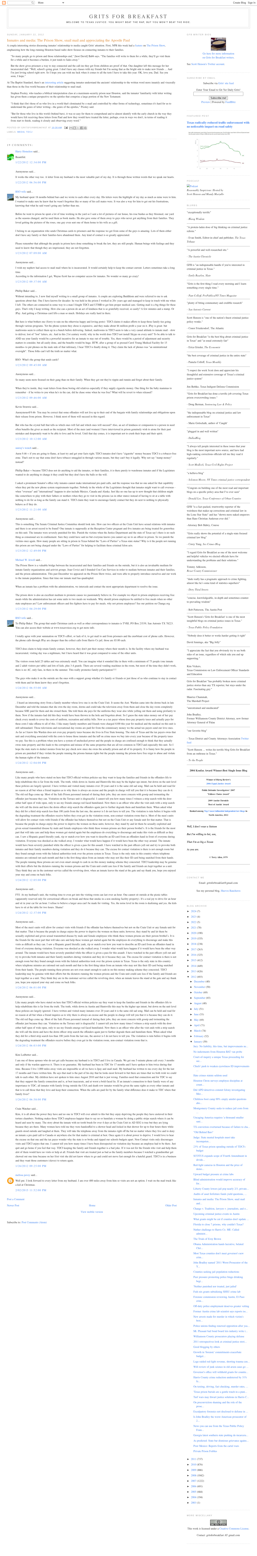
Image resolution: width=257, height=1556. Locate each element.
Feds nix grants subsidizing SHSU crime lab (216, 1291)
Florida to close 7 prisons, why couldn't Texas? (218, 1224)
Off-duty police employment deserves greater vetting (221, 1306)
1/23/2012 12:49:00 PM (30, 550)
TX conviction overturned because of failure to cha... (221, 1127)
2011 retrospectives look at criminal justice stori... (220, 1341)
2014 (194, 966)
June (196, 1014)
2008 (194, 1475)
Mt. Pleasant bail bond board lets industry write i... (220, 1331)
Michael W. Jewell (25, 560)
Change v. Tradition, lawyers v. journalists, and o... (220, 1208)
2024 (194, 911)
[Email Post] (66, 127)
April (197, 1025)
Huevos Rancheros (230, 890)
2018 (194, 944)
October (198, 992)
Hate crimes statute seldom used (210, 1075)
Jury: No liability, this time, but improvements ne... (220, 1046)
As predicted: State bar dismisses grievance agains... (221, 1440)
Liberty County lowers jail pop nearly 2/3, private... (221, 1188)
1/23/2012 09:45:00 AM (31, 365)
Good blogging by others (206, 1347)
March (197, 1030)
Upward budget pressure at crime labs (213, 1174)
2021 (194, 927)
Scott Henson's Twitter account (207, 64)
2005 (194, 1491)
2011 (194, 1459)
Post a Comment (15, 1199)
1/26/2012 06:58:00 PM (30, 1099)
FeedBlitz (230, 102)
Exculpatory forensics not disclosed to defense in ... (220, 1411)
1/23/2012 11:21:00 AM (31, 509)
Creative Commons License (234, 1528)
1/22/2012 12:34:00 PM (30, 162)
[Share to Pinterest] (85, 128)
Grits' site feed (226, 83)
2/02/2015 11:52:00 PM (30, 1190)
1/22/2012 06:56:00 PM (30, 182)
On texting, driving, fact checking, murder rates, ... (220, 1386)
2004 (194, 1497)
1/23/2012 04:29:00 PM (30, 608)
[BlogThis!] (74, 128)
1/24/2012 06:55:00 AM (31, 688)
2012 (194, 976)
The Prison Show (156, 45)
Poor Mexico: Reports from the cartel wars (216, 1446)
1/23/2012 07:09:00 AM (31, 253)
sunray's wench (23, 448)
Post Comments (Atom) (34, 1222)
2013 (194, 971)
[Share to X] (78, 128)
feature (138, 45)
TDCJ (29, 132)
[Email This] (71, 128)
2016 (194, 954)
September (200, 998)
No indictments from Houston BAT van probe (217, 1051)
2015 (194, 960)
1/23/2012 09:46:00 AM (31, 397)
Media (21, 132)
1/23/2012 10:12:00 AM (31, 439)
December (199, 981)
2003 (194, 1502)
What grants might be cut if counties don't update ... (221, 1219)
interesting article (54, 82)
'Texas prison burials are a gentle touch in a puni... (220, 1391)
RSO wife (20, 191)
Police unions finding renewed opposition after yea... (221, 1326)
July (196, 1009)
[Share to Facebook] (82, 128)
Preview (205, 102)
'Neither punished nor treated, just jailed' (215, 1286)
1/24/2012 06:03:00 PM (30, 1045)
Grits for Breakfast (128, 16)
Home (92, 1205)
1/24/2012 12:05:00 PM (30, 880)
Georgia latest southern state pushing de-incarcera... (220, 1435)
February (199, 1036)
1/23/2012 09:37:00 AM (31, 281)
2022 (194, 922)
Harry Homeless (24, 151)
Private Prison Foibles (205, 1451)
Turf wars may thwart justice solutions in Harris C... (221, 1397)
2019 (194, 938)
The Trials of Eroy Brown (207, 1239)
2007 (194, 1481)
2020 (194, 933)
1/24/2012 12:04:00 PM (30, 762)
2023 (194, 916)
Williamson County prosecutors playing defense (218, 1336)
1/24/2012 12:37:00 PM (30, 912)
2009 (194, 1470)
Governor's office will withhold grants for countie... (220, 1372)
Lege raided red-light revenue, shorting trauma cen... (221, 1361)
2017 (194, 949)
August (198, 1003)
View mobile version (92, 1211)
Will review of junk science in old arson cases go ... (221, 1366)
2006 (194, 1486)
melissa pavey (22, 1175)
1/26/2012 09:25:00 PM (30, 1166)
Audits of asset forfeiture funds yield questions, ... (220, 1194)
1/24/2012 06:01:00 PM (30, 987)
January (198, 1041)
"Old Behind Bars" (203, 1132)
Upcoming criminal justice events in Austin (216, 1214)
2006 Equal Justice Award (218, 783)
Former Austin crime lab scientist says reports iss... (220, 1311)
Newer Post (13, 1205)
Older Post (171, 1205)
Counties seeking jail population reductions (216, 1271)
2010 (194, 1464)
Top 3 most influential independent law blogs (224, 811)
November (200, 987)
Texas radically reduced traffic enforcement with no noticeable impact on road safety (218, 124)
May (196, 1019)
